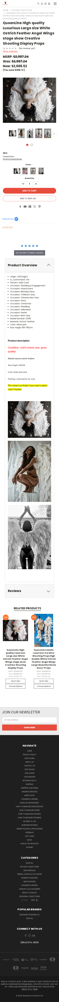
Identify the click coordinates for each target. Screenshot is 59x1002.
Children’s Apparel (29, 799)
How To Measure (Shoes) (29, 814)
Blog (29, 840)
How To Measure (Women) (29, 817)
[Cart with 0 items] (49, 3)
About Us (29, 762)
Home (29, 751)
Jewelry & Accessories (29, 889)
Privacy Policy (29, 754)
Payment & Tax (29, 821)
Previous (5, 134)
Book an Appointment (29, 803)
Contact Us (29, 765)
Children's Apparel (29, 885)
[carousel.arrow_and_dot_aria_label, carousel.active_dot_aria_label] (27, 145)
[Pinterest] (39, 206)
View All (29, 918)
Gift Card (29, 836)
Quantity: (30, 178)
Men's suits (29, 795)
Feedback (29, 832)
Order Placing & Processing (29, 829)
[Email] (25, 206)
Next (54, 134)
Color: (29, 164)
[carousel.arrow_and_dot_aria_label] (32, 145)
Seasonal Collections (29, 896)
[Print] (29, 206)
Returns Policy (29, 780)
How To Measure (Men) (29, 810)
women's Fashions (29, 878)
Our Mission (29, 777)
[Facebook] (20, 206)
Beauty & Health (29, 892)
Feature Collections (29, 866)
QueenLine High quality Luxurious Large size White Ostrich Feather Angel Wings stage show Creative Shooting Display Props (15, 659)
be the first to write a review (29, 253)
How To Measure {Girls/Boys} (29, 806)
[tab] (29, 265)
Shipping (29, 784)
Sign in (23, 843)
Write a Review (10, 51)
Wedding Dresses (29, 791)
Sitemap (29, 847)
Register (35, 843)
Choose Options (15, 686)
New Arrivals (29, 870)
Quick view (15, 681)
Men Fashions (29, 881)
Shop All (29, 863)
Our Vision (29, 773)
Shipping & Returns (29, 788)
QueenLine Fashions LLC (29, 914)
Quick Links (29, 758)
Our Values (29, 769)
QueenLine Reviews (29, 825)
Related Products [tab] (27, 608)
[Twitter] (34, 206)
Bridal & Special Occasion (29, 874)
